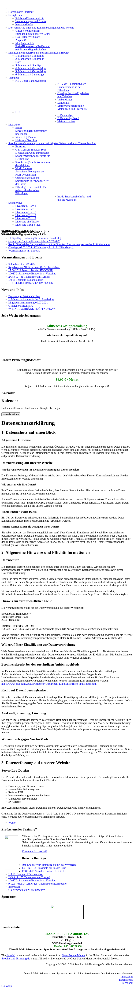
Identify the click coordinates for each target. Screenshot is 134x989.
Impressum (127, 976)
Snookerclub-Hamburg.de (15, 958)
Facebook (127, 982)
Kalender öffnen (11, 414)
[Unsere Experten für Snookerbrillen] (67, 912)
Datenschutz (126, 979)
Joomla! (10, 955)
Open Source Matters (73, 955)
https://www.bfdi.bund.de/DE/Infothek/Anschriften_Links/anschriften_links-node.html (48, 683)
